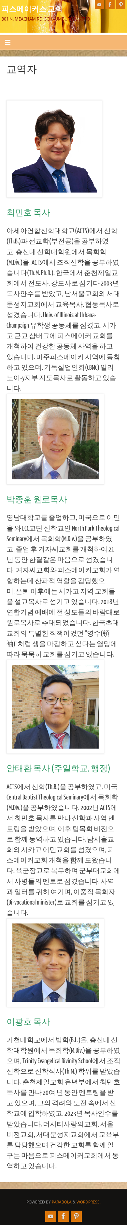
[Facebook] (110, 4)
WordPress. (89, 1202)
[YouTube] (99, 4)
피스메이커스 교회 (32, 8)
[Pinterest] (120, 4)
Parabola (62, 1202)
